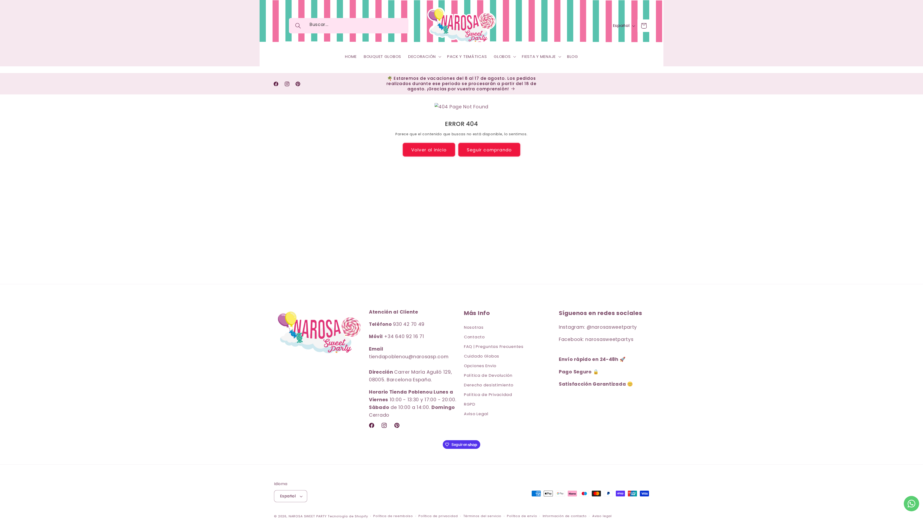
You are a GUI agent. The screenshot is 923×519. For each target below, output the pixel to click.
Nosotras (474, 327)
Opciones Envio (480, 366)
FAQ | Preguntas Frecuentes (494, 346)
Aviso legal (602, 516)
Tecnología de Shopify (348, 516)
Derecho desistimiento (488, 385)
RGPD (469, 404)
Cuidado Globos (481, 356)
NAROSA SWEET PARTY (308, 516)
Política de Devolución (488, 375)
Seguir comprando (489, 150)
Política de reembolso (393, 516)
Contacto (474, 337)
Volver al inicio (429, 150)
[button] (298, 25)
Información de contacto (565, 516)
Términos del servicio (482, 516)
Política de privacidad (438, 516)
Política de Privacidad (488, 394)
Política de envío (522, 516)
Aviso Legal (476, 414)
